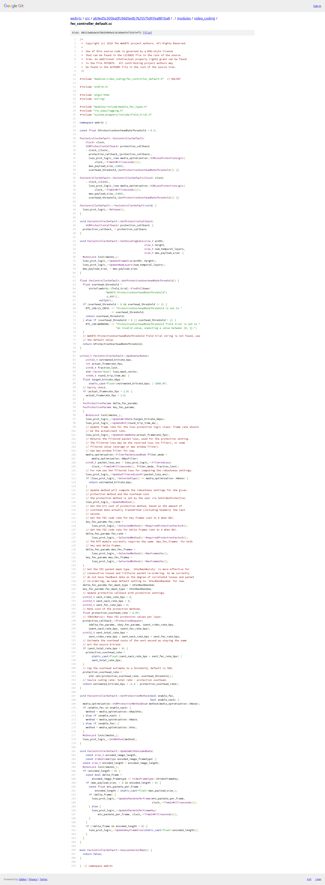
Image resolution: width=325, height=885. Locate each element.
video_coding (204, 18)
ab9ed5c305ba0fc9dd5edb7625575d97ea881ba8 (131, 18)
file (147, 32)
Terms (43, 879)
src (87, 18)
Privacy (33, 879)
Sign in (317, 6)
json (318, 879)
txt (309, 879)
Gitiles (22, 879)
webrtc (76, 18)
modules (184, 18)
